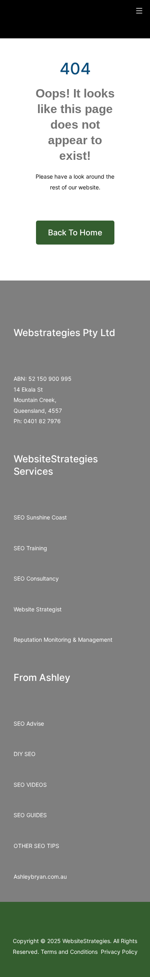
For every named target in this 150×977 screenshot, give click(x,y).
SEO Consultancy (36, 578)
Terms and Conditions (70, 951)
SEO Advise (29, 723)
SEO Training (30, 548)
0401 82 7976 (42, 421)
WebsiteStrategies (86, 940)
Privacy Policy (119, 951)
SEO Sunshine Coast (40, 517)
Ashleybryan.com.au (40, 876)
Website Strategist (38, 609)
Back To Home (75, 232)
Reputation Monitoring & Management (63, 639)
